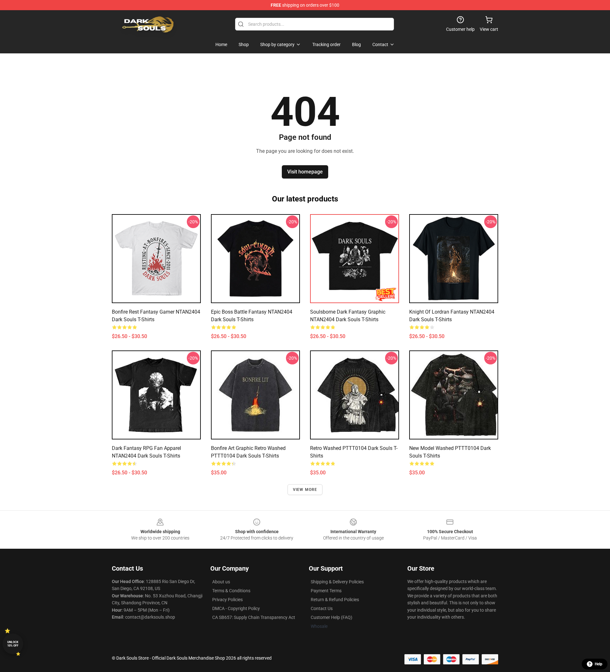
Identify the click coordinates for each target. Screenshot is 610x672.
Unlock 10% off (12, 644)
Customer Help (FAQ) (331, 617)
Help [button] (598, 664)
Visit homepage (305, 172)
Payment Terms (326, 590)
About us (221, 581)
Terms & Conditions (231, 590)
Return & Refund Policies (335, 599)
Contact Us (322, 608)
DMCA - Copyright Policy (236, 608)
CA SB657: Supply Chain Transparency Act (253, 617)
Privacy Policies (227, 599)
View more (305, 489)
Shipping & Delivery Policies (337, 581)
